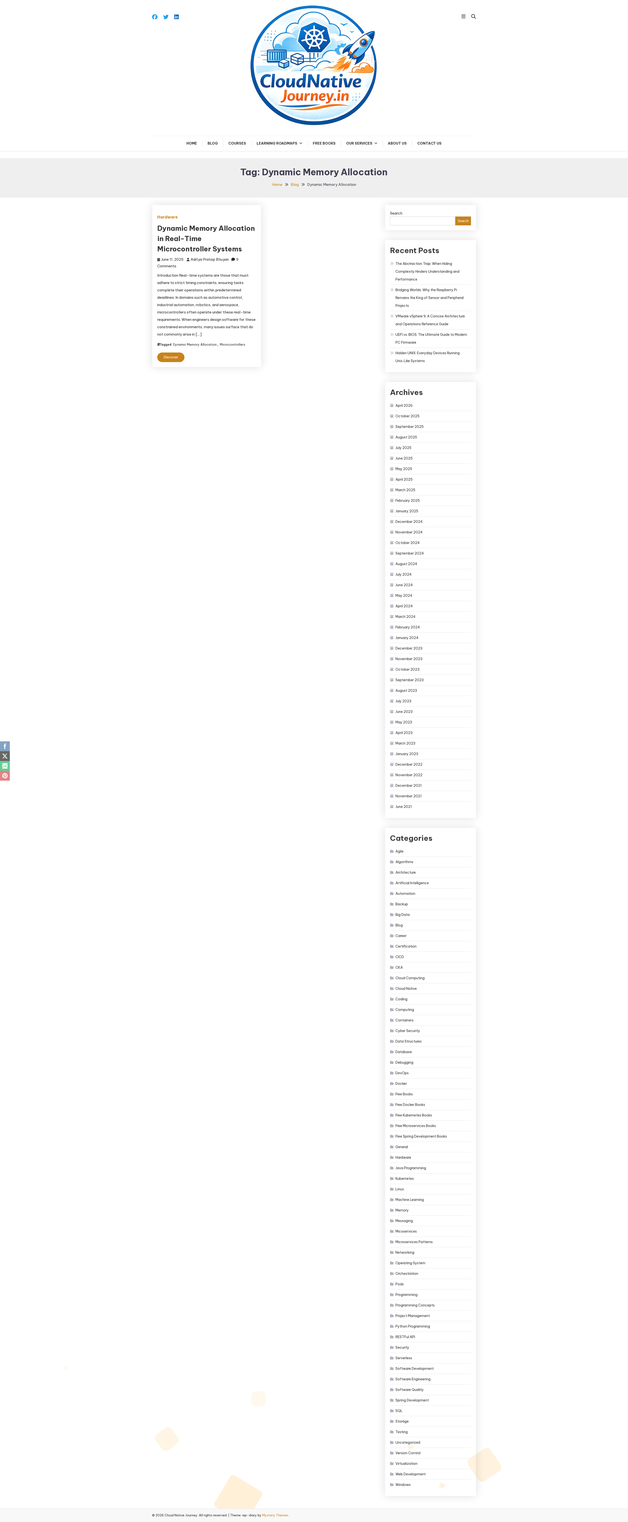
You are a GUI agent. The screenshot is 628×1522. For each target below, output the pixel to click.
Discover (171, 357)
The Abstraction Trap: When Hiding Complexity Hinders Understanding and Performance (427, 271)
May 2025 (403, 469)
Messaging (404, 1221)
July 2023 (403, 701)
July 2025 (403, 448)
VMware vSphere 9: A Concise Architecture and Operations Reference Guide (430, 320)
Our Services (359, 143)
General (401, 1147)
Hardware (167, 217)
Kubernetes (404, 1178)
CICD (399, 957)
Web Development (410, 1474)
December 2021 (408, 785)
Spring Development (412, 1400)
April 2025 (404, 479)
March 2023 (405, 743)
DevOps (402, 1073)
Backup (401, 904)
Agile (399, 851)
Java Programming (410, 1168)
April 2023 (404, 733)
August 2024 (406, 564)
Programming (406, 1294)
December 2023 (408, 648)
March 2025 (405, 490)
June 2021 (403, 806)
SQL (399, 1411)
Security (402, 1347)
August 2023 (406, 690)
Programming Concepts (415, 1305)
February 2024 (407, 627)
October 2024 (407, 543)
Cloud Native (406, 988)
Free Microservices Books (415, 1126)
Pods (399, 1284)
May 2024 (403, 595)
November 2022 (408, 775)
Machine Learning (409, 1199)
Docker (401, 1083)
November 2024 (409, 532)
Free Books (324, 143)
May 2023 (403, 722)
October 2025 (407, 416)
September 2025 (409, 426)
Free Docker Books (410, 1104)
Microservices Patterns (414, 1242)
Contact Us (429, 143)
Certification (406, 946)
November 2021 (408, 796)
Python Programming (412, 1326)
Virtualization (406, 1463)
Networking (404, 1252)
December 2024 (409, 521)
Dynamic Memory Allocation (195, 344)
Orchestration (406, 1273)
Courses (237, 143)
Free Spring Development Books (421, 1136)
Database (403, 1052)
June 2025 (404, 458)
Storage (402, 1421)
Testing (401, 1432)
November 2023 (408, 659)
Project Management (412, 1316)
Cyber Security (407, 1031)
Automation (405, 893)
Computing (404, 1009)
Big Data (402, 914)
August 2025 (406, 437)
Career (400, 936)
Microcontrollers (232, 344)
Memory (402, 1210)
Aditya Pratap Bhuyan (210, 259)
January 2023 (406, 754)
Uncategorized (407, 1442)
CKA (399, 967)
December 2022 (408, 764)
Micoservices (406, 1231)
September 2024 (409, 553)
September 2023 (409, 680)
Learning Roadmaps (277, 143)
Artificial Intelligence (412, 883)
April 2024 (404, 606)
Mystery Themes (275, 1515)
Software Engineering (413, 1379)
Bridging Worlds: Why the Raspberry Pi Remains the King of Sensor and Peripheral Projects (429, 298)
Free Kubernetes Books (413, 1115)
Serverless (403, 1358)
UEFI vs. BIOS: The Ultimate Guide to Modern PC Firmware (431, 338)
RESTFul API (405, 1337)
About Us (397, 143)
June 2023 (404, 711)
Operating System (410, 1263)
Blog (213, 143)
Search (396, 213)
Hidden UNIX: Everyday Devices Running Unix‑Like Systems (427, 357)
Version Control (407, 1453)
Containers (404, 1020)
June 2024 (404, 585)
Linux (399, 1189)
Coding (401, 999)
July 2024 (403, 574)
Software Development (414, 1368)
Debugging (404, 1062)
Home (191, 143)
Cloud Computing (410, 978)
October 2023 (407, 669)
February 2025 (407, 500)
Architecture (405, 872)
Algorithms (404, 862)
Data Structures (408, 1041)
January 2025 (406, 511)
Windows (403, 1484)
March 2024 (405, 616)
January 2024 (407, 638)
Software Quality (409, 1389)
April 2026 (404, 405)
